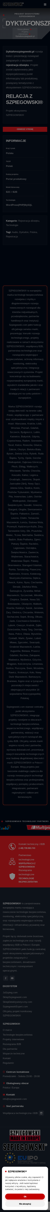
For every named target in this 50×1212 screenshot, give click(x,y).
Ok (25, 1196)
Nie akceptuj (25, 1204)
